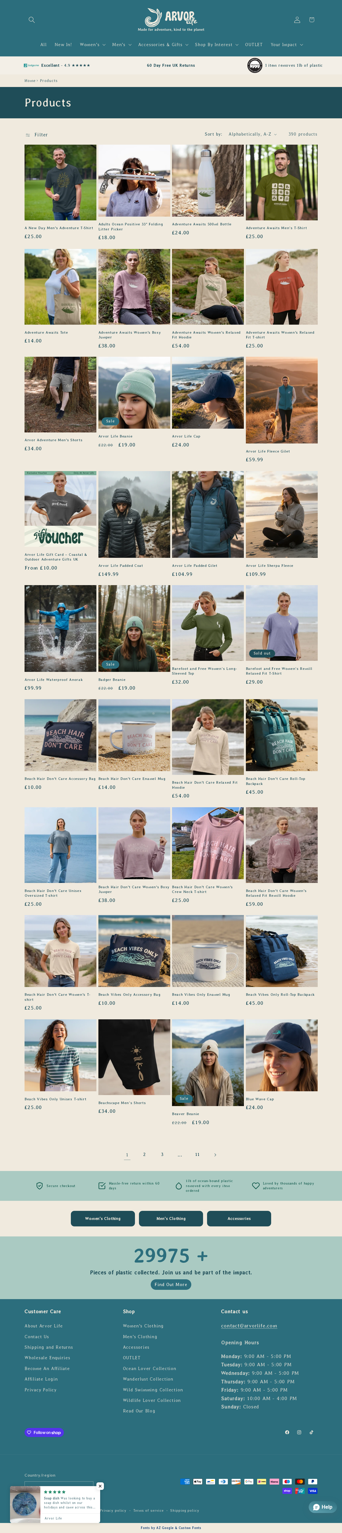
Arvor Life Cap (186, 436)
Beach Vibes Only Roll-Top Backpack (280, 995)
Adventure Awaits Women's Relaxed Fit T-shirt (280, 334)
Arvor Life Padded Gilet (195, 565)
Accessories (136, 1346)
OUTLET (132, 1357)
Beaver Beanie (185, 1114)
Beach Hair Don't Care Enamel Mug (131, 779)
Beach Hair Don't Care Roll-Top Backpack (275, 781)
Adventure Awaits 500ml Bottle (202, 224)
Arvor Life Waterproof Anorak (54, 680)
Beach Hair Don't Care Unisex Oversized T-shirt (53, 892)
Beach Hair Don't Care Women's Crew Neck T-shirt (202, 889)
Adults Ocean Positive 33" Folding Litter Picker (130, 226)
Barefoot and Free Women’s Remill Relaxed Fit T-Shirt (279, 671)
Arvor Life (50, 1511)
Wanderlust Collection (148, 1379)
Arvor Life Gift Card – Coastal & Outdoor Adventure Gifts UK (56, 556)
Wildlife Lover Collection (152, 1400)
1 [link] (127, 1155)
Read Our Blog (139, 1410)
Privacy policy (113, 1511)
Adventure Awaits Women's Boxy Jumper (129, 334)
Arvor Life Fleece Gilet (268, 451)
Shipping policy (184, 1511)
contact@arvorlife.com (249, 1325)
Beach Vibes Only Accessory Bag (129, 995)
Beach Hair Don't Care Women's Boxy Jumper (133, 889)
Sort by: (213, 134)
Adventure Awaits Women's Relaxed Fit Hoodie (206, 334)
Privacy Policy (41, 1389)
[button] (32, 20)
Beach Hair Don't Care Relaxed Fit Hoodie (205, 785)
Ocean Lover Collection (149, 1368)
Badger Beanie (112, 680)
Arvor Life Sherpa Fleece (270, 565)
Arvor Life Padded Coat (120, 565)
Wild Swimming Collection (153, 1389)
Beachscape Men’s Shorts (122, 1103)
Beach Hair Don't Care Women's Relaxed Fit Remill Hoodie (276, 892)
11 (197, 1154)
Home (30, 80)
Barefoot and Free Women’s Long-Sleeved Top (204, 671)
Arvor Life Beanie (115, 436)
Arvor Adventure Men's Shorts (53, 440)
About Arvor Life (44, 1325)
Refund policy (80, 1511)
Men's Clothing (140, 1336)
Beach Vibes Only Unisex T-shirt (55, 1099)
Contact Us (37, 1336)
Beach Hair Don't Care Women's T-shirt (57, 997)
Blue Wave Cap (260, 1099)
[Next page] (215, 1155)
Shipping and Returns (49, 1346)
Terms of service (148, 1511)
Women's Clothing (143, 1325)
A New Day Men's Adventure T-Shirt (59, 228)
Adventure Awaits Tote (46, 332)
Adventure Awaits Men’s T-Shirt (276, 228)
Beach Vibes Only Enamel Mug (201, 995)
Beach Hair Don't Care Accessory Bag (60, 779)
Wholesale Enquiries (47, 1357)
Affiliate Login (41, 1379)
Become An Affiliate (47, 1368)
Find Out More (171, 1284)
